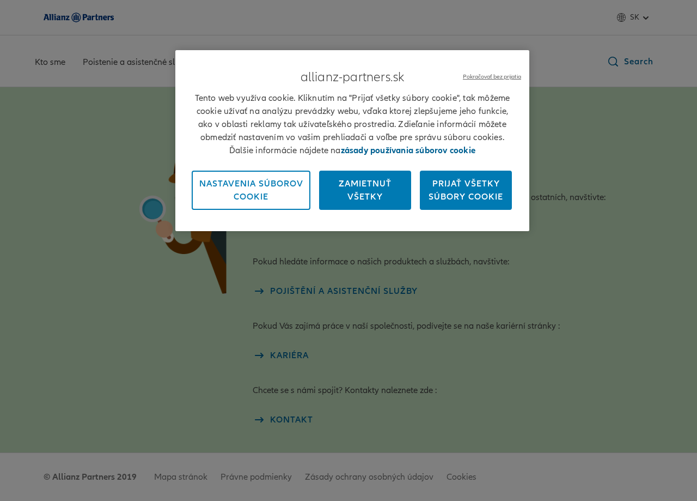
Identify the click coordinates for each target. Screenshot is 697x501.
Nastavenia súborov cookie (251, 190)
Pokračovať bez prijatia (492, 76)
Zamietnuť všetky (365, 190)
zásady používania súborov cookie (408, 150)
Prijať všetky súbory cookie (466, 190)
